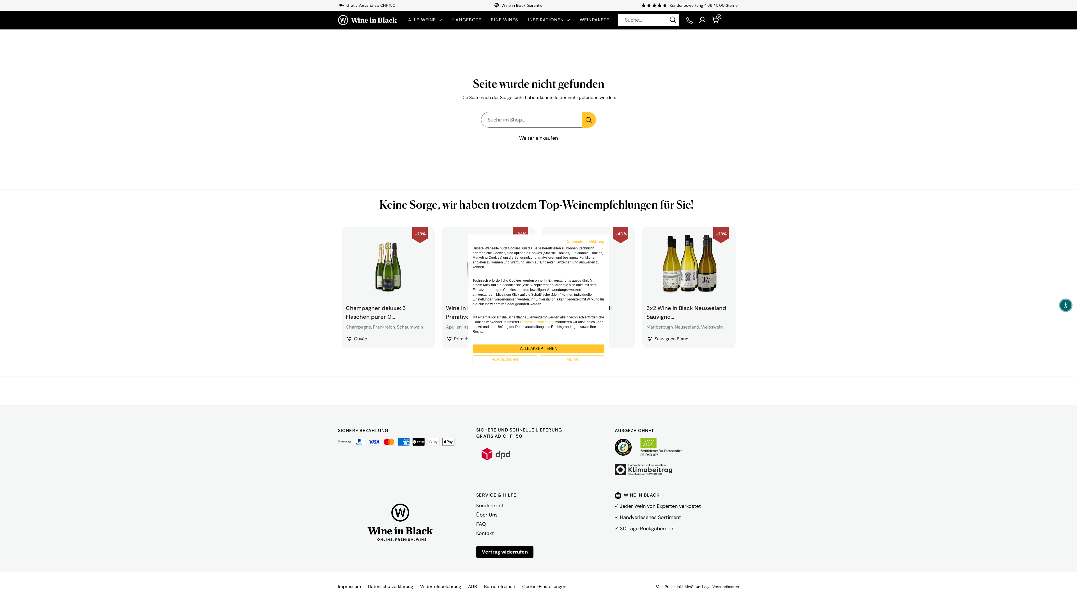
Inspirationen (546, 20)
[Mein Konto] (702, 20)
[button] (1066, 305)
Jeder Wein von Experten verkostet (660, 506)
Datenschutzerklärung (390, 586)
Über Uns (487, 514)
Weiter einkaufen (538, 138)
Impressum (349, 586)
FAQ (481, 524)
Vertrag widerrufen (505, 551)
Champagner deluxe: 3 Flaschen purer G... (376, 311)
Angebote (466, 20)
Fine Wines (504, 20)
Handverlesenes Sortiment (650, 517)
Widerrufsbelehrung (440, 586)
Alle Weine (422, 20)
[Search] (673, 20)
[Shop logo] (367, 20)
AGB (472, 586)
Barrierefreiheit (499, 586)
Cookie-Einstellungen (544, 586)
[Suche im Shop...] (589, 120)
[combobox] (648, 20)
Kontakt (485, 533)
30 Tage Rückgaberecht (647, 528)
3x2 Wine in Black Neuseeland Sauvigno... (686, 311)
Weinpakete (594, 20)
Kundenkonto (491, 505)
